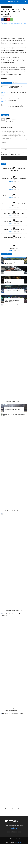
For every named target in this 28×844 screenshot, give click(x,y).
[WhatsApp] (11, 19)
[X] (5, 19)
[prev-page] (2, 111)
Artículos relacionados (6, 82)
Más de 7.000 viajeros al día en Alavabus (14, 229)
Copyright (21, 838)
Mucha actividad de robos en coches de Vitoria (14, 273)
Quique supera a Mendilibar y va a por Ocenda (13, 610)
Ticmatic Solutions (19, 842)
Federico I (8, 118)
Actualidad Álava (7, 4)
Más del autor (15, 82)
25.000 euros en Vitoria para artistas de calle (14, 195)
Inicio (2, 4)
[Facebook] (2, 19)
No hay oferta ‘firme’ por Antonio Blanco (14, 221)
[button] (2, 2)
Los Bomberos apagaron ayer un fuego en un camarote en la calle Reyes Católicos (16, 106)
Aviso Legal (7, 838)
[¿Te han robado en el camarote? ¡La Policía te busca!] (4, 100)
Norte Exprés (11, 171)
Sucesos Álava (10, 6)
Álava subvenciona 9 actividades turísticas (14, 213)
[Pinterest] (8, 19)
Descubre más (14, 828)
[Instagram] (12, 832)
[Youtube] (19, 832)
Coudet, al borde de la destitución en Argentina (14, 187)
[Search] (26, 2)
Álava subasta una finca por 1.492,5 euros (13, 510)
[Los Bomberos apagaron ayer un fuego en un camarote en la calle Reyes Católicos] (4, 106)
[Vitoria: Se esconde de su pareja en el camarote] (4, 94)
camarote (9, 78)
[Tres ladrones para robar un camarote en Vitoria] (4, 87)
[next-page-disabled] (4, 111)
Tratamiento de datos (14, 838)
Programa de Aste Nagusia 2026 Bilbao (12, 401)
